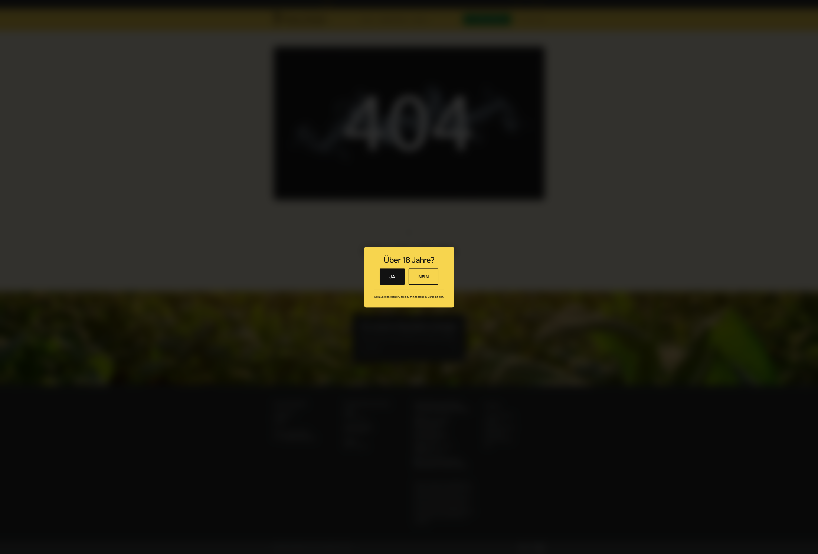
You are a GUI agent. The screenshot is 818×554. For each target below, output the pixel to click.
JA (392, 276)
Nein (423, 276)
